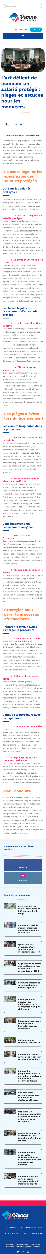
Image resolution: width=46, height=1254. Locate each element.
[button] (23, 35)
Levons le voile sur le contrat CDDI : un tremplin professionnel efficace (30, 1137)
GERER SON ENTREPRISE (16, 1233)
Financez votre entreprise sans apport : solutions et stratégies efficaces (29, 1096)
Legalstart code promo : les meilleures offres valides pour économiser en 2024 (29, 967)
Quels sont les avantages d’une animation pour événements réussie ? (29, 948)
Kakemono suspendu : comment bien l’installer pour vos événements (29, 1025)
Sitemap (36, 1247)
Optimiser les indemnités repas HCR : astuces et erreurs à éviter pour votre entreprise (29, 1117)
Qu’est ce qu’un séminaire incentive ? (29, 1041)
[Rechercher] (40, 6)
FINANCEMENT (38, 1233)
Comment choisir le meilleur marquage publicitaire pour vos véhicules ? (28, 929)
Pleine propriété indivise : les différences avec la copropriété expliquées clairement (30, 1004)
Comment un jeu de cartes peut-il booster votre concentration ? (29, 1056)
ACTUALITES (10, 1227)
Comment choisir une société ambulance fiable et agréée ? (29, 985)
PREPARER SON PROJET (31, 1227)
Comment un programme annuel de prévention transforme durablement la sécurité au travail (29, 1076)
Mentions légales (23, 1247)
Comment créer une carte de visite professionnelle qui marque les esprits (28, 1180)
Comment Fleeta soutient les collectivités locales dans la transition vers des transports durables (29, 1158)
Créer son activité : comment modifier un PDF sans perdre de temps (29, 910)
